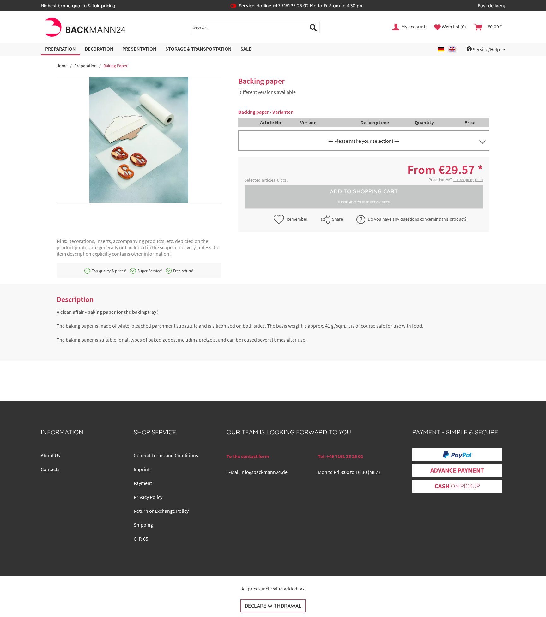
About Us (50, 455)
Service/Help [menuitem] (486, 49)
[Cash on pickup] (457, 486)
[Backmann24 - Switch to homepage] (85, 27)
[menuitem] (255, 27)
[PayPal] (457, 454)
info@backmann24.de (264, 472)
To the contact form (248, 456)
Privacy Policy (148, 497)
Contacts (50, 469)
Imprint (141, 469)
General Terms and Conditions (166, 455)
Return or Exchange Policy (161, 511)
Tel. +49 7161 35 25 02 (340, 456)
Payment (143, 483)
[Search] (313, 27)
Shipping (143, 525)
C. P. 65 (141, 538)
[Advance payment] (457, 470)
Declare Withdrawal (273, 605)
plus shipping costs (467, 179)
